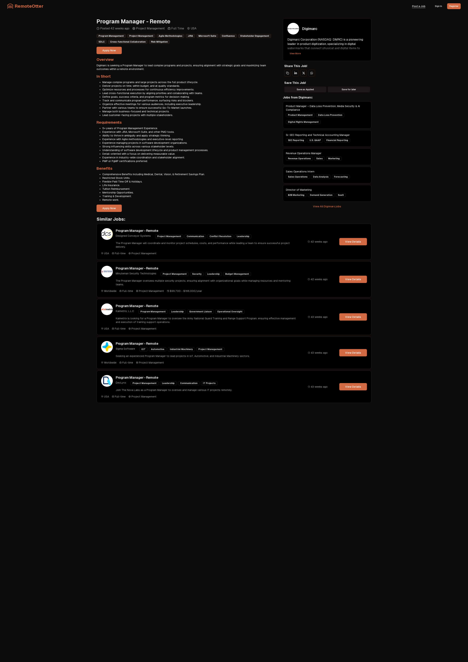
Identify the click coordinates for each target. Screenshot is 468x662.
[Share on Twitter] (303, 73)
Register (453, 6)
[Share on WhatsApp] (311, 73)
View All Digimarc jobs (327, 206)
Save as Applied (305, 89)
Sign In (438, 6)
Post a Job (418, 6)
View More (295, 53)
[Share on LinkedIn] (295, 73)
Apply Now (109, 50)
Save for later (349, 89)
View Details (353, 241)
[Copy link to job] (287, 73)
